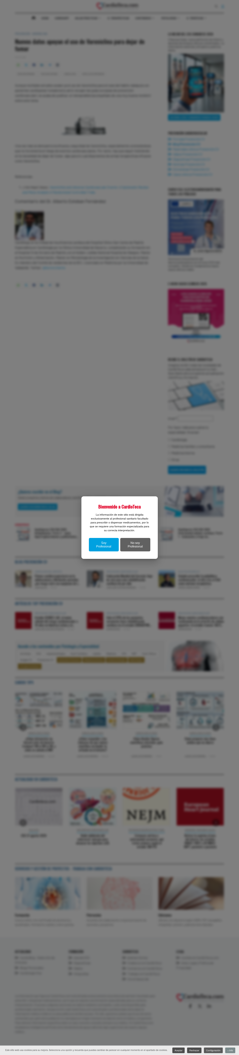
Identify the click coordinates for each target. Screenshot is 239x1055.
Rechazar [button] (194, 1050)
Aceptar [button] (178, 1050)
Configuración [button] (213, 1050)
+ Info (230, 1050)
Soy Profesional (103, 544)
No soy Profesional (135, 544)
